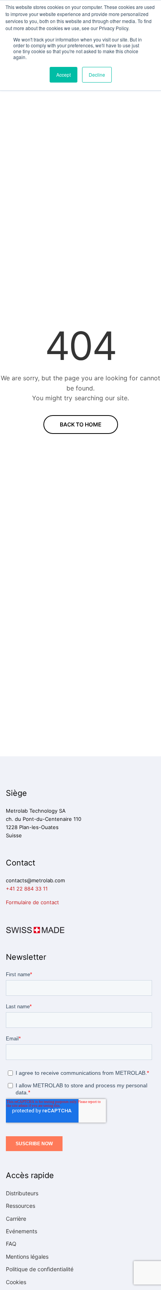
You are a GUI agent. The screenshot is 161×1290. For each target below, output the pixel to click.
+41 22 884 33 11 (27, 888)
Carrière (16, 1218)
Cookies (16, 1282)
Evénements (21, 1231)
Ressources (20, 1205)
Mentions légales (27, 1256)
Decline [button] (97, 74)
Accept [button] (63, 74)
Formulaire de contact (32, 902)
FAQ (11, 1243)
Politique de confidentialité (39, 1269)
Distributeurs (22, 1193)
